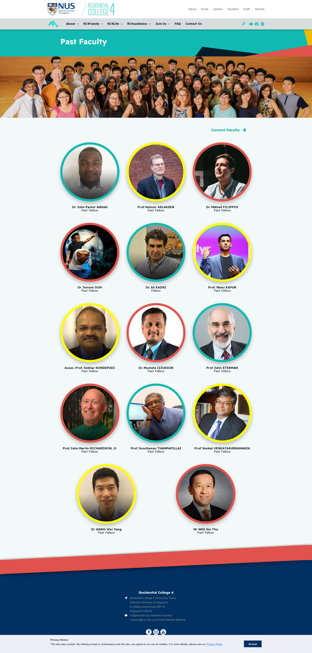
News (192, 9)
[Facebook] (257, 24)
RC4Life (113, 23)
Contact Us (193, 23)
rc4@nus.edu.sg (139, 615)
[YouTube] (251, 24)
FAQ (178, 23)
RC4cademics (137, 23)
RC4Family (91, 23)
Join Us (160, 23)
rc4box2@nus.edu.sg (142, 619)
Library (218, 9)
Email (204, 9)
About (70, 23)
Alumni (259, 9)
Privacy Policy (214, 644)
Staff (246, 9)
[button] (77, 24)
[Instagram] (262, 24)
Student (233, 9)
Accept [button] (252, 644)
